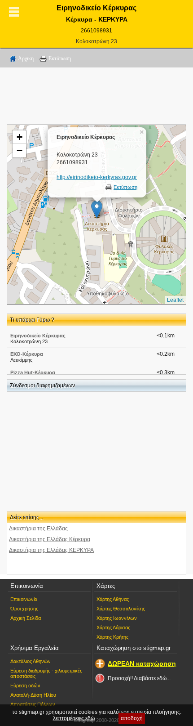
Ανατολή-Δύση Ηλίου (33, 695)
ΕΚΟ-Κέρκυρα (26, 354)
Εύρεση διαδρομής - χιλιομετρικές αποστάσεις (46, 673)
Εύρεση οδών (25, 685)
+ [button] (19, 137)
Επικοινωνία (23, 599)
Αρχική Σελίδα (25, 618)
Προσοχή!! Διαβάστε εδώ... (139, 678)
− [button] (19, 150)
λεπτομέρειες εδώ (74, 718)
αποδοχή (132, 718)
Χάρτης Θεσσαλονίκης (120, 608)
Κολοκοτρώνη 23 (96, 41)
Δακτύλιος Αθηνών (30, 661)
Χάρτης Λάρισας (113, 627)
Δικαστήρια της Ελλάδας (38, 528)
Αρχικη (26, 58)
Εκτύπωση (59, 58)
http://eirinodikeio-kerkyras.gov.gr (97, 177)
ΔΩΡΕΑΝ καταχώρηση (142, 663)
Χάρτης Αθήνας (112, 599)
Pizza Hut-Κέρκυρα (32, 372)
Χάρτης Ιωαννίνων (116, 618)
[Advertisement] (96, 97)
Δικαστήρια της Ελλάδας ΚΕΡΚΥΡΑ (51, 550)
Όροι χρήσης (24, 608)
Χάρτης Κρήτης (112, 637)
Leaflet (175, 300)
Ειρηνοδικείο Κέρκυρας (38, 335)
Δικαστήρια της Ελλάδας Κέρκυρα (49, 539)
